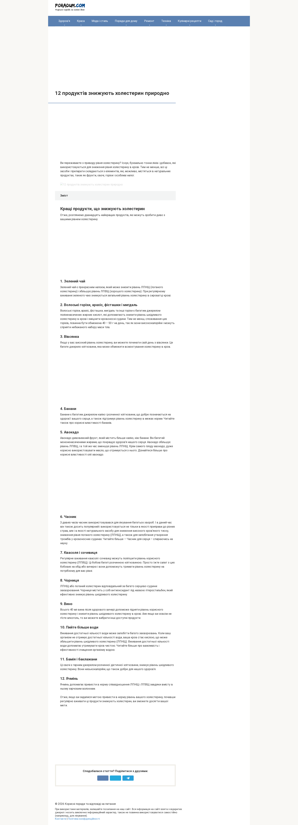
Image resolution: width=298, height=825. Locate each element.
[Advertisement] (149, 56)
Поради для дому (126, 21)
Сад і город (215, 21)
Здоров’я (64, 21)
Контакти (60, 818)
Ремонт (149, 21)
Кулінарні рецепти (189, 21)
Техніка (166, 21)
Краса (81, 21)
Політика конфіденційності (84, 818)
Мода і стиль (100, 21)
